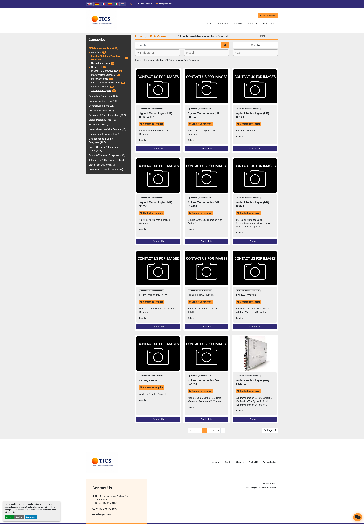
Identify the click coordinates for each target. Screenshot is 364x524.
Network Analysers (100, 63)
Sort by (255, 45)
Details (142, 140)
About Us (252, 24)
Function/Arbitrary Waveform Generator (106, 58)
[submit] (225, 45)
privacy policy (10, 512)
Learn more (30, 517)
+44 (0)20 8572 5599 (142, 4)
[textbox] (147, 52)
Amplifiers (96, 52)
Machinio (274, 487)
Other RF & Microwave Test (104, 71)
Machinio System (252, 487)
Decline (19, 517)
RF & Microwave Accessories (105, 82)
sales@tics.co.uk (166, 4)
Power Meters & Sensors (103, 75)
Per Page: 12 (269, 430)
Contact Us (269, 24)
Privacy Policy (269, 462)
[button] (222, 23)
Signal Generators (100, 86)
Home (208, 24)
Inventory (222, 24)
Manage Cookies (270, 483)
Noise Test (96, 67)
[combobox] (157, 52)
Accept (9, 517)
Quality (238, 24)
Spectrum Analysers (101, 90)
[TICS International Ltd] (102, 462)
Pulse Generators (99, 79)
